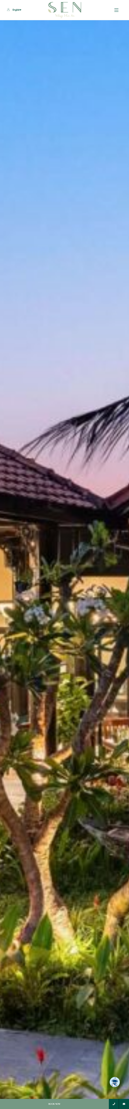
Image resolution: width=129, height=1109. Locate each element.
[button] (8, 10)
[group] (64, 564)
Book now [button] (54, 1104)
